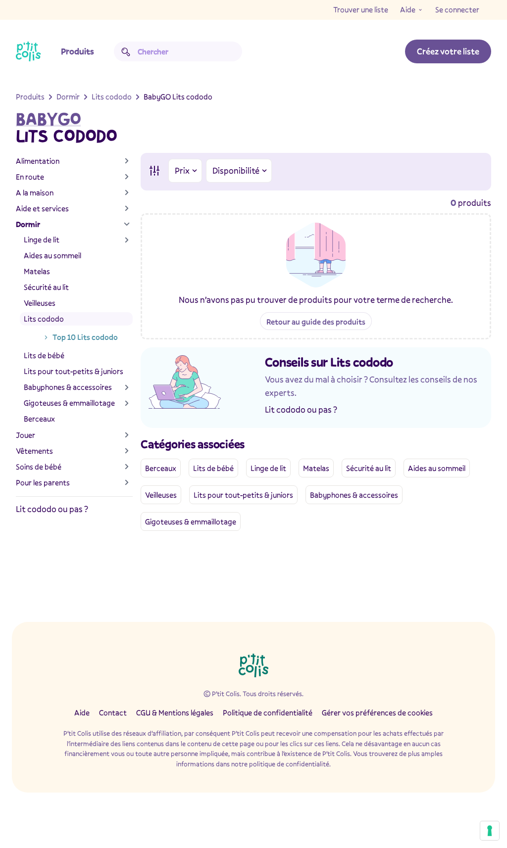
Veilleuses (39, 303)
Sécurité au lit (46, 287)
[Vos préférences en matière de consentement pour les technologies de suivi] (489, 830)
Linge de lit (41, 239)
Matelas (37, 271)
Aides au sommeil (52, 255)
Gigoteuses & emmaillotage (69, 403)
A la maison (34, 192)
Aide (407, 9)
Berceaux (39, 419)
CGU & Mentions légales (174, 712)
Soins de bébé (38, 466)
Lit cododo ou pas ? (52, 509)
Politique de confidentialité (267, 712)
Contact (113, 712)
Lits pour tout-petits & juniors (73, 371)
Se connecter (457, 9)
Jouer (25, 435)
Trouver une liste (360, 9)
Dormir (28, 224)
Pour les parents (43, 482)
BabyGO (48, 119)
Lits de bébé (44, 355)
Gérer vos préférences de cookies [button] (377, 712)
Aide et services (42, 208)
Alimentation (37, 161)
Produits (77, 51)
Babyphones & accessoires (68, 387)
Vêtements (34, 451)
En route (30, 177)
